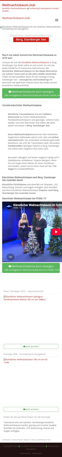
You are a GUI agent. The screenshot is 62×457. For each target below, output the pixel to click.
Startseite (6, 439)
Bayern (27, 439)
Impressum (37, 453)
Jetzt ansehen (32, 346)
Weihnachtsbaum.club (16, 18)
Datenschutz (25, 453)
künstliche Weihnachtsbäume (35, 62)
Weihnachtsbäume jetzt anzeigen (32, 93)
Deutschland (17, 439)
